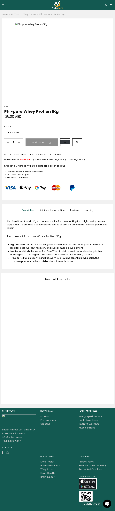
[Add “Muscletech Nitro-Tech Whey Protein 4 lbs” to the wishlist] (67, 348)
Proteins (45, 416)
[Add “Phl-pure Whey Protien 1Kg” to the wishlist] (65, 142)
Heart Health (47, 473)
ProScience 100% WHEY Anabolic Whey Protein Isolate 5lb (56, 322)
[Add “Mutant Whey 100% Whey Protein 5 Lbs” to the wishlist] (103, 348)
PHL (6, 106)
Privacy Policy (86, 461)
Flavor (7, 126)
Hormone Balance (50, 465)
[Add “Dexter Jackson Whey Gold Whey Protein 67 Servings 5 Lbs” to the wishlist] (31, 348)
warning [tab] (89, 210)
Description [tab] (28, 210)
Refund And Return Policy (92, 465)
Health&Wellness (88, 420)
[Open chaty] (107, 504)
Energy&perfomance (90, 416)
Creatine (45, 424)
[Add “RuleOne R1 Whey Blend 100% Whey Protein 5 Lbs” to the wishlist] (103, 295)
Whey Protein (29, 14)
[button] (12, 132)
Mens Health (47, 461)
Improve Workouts (89, 424)
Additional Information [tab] (52, 210)
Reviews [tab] (74, 210)
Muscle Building (87, 427)
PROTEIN (15, 14)
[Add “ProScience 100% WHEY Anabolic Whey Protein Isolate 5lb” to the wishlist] (67, 295)
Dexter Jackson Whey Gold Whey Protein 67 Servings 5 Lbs (20, 376)
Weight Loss (46, 469)
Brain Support (48, 477)
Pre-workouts (48, 420)
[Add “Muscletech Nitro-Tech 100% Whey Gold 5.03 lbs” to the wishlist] (31, 295)
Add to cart (39, 142)
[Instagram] (7, 453)
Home (5, 14)
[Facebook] (3, 453)
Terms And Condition (90, 469)
